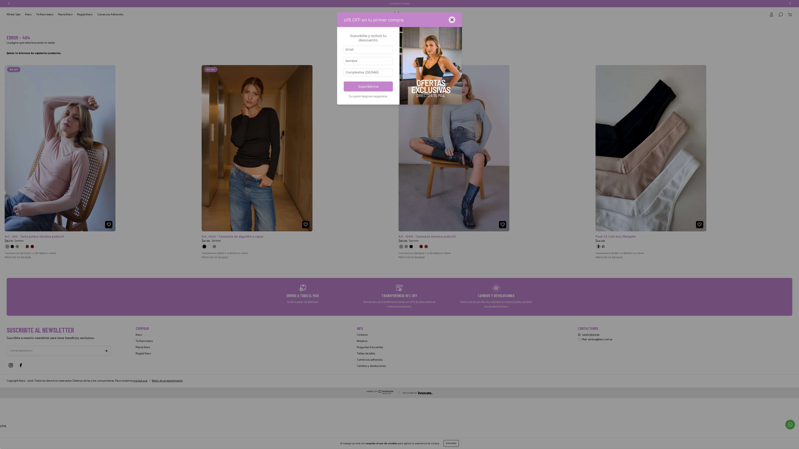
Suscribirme (368, 86)
